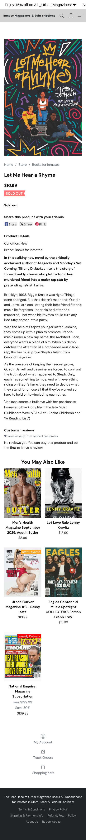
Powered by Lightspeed (43, 829)
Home (8, 164)
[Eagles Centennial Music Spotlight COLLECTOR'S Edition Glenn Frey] (63, 572)
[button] (29, 15)
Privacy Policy (58, 809)
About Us (32, 821)
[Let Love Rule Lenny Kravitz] (63, 493)
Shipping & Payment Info (26, 815)
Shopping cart (43, 773)
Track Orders (43, 757)
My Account (43, 742)
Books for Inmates (45, 164)
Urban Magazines (56, 5)
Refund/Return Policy (62, 815)
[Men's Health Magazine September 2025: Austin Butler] (22, 493)
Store (23, 164)
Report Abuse (51, 821)
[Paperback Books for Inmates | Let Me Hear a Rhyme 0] (43, 97)
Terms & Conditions (32, 809)
